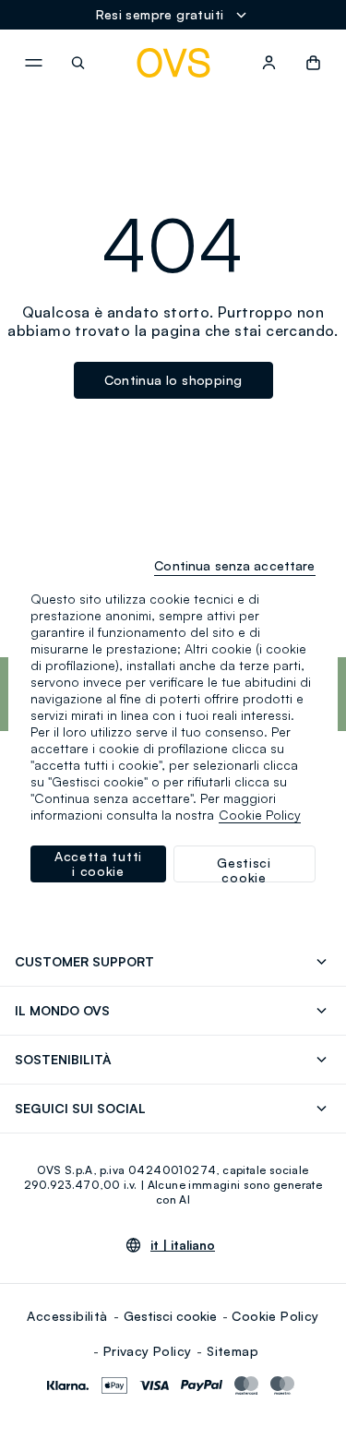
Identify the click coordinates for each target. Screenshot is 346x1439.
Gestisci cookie (170, 1316)
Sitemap (232, 1351)
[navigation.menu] (33, 62)
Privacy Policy (147, 1351)
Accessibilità (67, 1316)
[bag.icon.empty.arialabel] (313, 62)
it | (182, 1245)
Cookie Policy (275, 1316)
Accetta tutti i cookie (98, 863)
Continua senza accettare (234, 565)
